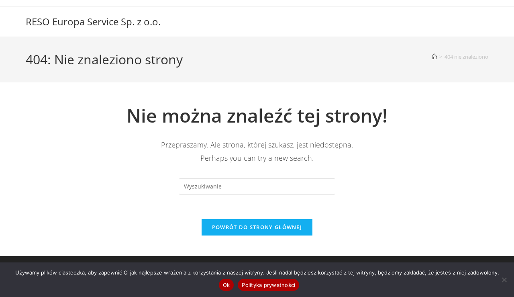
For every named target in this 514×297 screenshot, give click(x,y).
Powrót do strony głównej (257, 227)
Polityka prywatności (268, 285)
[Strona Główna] (434, 56)
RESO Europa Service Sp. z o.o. (93, 21)
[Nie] (504, 280)
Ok (226, 285)
